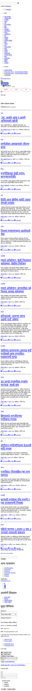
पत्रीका (6, 682)
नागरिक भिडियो (8, 40)
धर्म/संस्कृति (7, 53)
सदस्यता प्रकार (6, 681)
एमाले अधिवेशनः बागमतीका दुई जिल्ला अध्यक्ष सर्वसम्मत (16, 290)
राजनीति (6, 20)
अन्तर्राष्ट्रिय (7, 34)
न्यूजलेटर (6, 684)
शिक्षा (5, 42)
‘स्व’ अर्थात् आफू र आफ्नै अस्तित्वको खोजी (13, 119)
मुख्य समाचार (7, 16)
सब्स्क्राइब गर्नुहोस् (11, 689)
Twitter (11, 133)
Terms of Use (8, 639)
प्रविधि (6, 39)
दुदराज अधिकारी (5, 185)
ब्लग (5, 36)
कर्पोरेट (6, 50)
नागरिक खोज (7, 18)
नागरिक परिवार (8, 55)
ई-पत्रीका (6, 686)
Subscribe (7, 75)
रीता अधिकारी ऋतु (5, 129)
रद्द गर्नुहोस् (3, 689)
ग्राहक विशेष (7, 47)
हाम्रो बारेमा (7, 597)
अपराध (6, 52)
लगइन (2, 661)
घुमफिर (6, 60)
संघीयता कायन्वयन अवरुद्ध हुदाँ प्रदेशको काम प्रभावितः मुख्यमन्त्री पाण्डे (16, 354)
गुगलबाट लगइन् (6, 654)
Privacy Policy (8, 641)
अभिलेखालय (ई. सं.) (6, 107)
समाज (5, 21)
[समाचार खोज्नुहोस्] (1, 80)
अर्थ (5, 23)
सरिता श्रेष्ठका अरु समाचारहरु (8, 550)
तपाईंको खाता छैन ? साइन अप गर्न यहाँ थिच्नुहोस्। (13, 665)
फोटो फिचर (7, 31)
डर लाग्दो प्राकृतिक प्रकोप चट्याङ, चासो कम (14, 383)
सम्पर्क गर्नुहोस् (7, 602)
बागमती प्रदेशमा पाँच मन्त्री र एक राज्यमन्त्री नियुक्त (15, 501)
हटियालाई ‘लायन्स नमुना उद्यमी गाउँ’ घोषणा (13, 317)
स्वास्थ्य (6, 37)
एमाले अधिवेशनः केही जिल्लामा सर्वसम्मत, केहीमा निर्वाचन (16, 262)
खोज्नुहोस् (8, 9)
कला (2, 113)
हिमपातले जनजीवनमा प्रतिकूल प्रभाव (11, 417)
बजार (5, 48)
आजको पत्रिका (8, 70)
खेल (5, 26)
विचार (5, 28)
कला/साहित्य (7, 24)
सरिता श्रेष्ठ (4, 216)
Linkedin (18, 133)
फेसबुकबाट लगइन (6, 652)
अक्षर (5, 56)
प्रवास (6, 44)
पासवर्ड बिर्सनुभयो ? (10, 661)
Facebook (5, 133)
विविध (5, 61)
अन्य (5, 45)
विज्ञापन (6, 599)
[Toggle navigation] (1, 77)
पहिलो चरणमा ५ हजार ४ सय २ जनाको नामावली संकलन (16, 530)
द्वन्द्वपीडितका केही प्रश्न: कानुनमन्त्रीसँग (13, 175)
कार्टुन (5, 32)
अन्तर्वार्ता (6, 29)
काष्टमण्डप (7, 58)
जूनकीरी (6, 63)
